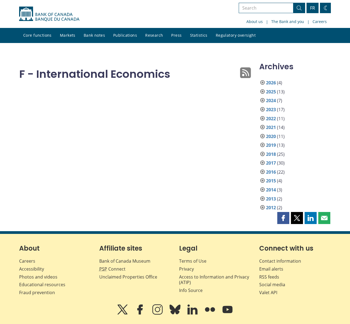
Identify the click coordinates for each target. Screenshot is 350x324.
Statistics (199, 35)
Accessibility (31, 269)
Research (154, 35)
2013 (271, 199)
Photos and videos (38, 277)
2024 (271, 101)
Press (176, 35)
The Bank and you (287, 21)
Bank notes (94, 35)
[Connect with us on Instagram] (158, 313)
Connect (112, 269)
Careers (320, 21)
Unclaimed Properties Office (128, 277)
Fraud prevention (37, 292)
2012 (271, 208)
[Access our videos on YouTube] (227, 313)
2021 (271, 127)
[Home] (49, 14)
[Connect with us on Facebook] (140, 313)
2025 (271, 92)
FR (312, 8)
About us (254, 21)
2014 (271, 190)
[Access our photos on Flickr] (210, 313)
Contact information (280, 261)
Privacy (186, 269)
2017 (271, 163)
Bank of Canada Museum (124, 261)
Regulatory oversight (236, 35)
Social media (272, 285)
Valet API (268, 292)
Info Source (191, 290)
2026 (271, 83)
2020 (271, 136)
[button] (283, 218)
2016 (271, 172)
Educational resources (42, 285)
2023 (271, 110)
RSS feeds (269, 277)
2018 (271, 154)
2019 (271, 145)
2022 (271, 119)
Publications (125, 35)
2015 (271, 181)
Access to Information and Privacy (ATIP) (214, 280)
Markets (67, 35)
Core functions (37, 35)
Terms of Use (192, 261)
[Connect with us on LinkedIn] (193, 313)
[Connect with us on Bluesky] (175, 313)
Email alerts (271, 269)
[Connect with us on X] (123, 313)
